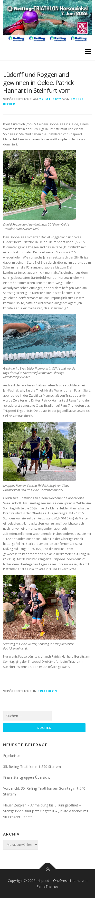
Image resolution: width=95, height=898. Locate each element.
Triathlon (47, 691)
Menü (87, 51)
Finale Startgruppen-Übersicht (26, 777)
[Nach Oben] (47, 869)
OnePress (60, 880)
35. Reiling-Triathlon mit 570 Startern (32, 766)
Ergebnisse (11, 755)
